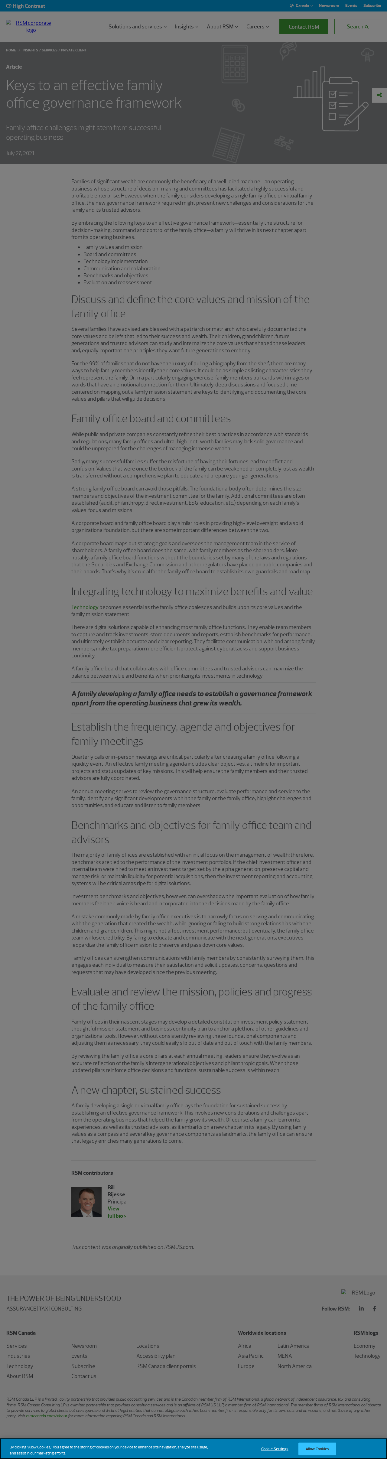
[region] (193, 1448)
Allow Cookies (317, 1449)
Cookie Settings (274, 1449)
